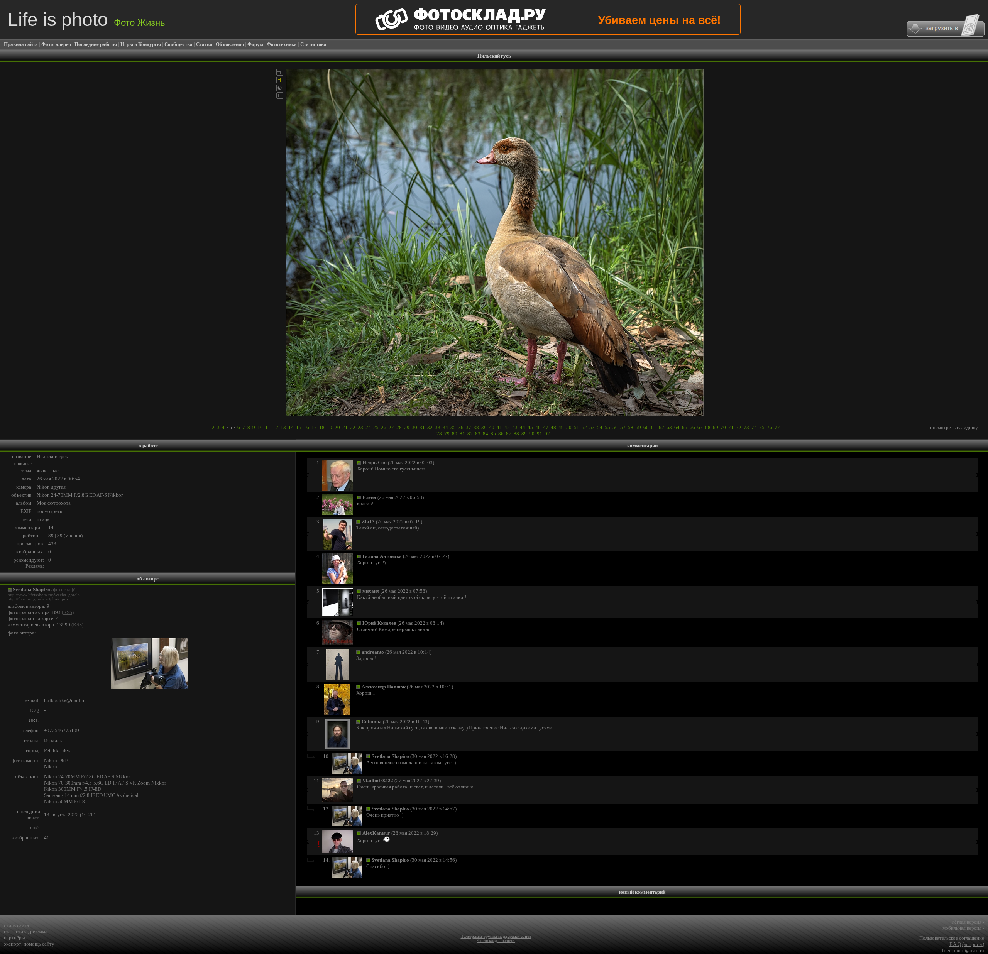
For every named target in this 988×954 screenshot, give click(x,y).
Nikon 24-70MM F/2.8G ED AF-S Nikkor (80, 495)
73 (746, 427)
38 (476, 427)
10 (260, 427)
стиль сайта (16, 925)
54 (599, 427)
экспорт (12, 944)
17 (314, 427)
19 (329, 427)
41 (499, 427)
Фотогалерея (56, 44)
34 (445, 427)
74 (754, 427)
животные (48, 471)
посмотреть (49, 511)
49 (561, 427)
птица (43, 519)
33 (437, 427)
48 (553, 427)
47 (545, 427)
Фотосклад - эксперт (496, 941)
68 (708, 427)
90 (532, 433)
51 (576, 427)
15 (298, 427)
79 (447, 433)
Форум (255, 44)
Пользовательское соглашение (951, 938)
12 (275, 427)
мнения (73, 535)
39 (484, 427)
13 (283, 427)
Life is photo (86, 19)
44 (522, 427)
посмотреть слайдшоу (954, 427)
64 (677, 427)
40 (491, 427)
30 (414, 427)
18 (322, 427)
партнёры (14, 937)
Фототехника (282, 44)
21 (345, 427)
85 (493, 433)
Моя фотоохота (54, 503)
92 (547, 433)
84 (485, 433)
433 (52, 543)
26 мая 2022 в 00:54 (58, 479)
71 (731, 427)
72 (738, 427)
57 (623, 427)
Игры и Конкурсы (140, 44)
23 (360, 427)
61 (653, 427)
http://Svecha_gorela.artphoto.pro (38, 599)
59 (638, 427)
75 (762, 427)
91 (539, 433)
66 (692, 427)
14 (291, 427)
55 (607, 427)
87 (508, 433)
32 (430, 427)
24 (368, 427)
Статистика (313, 44)
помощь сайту (39, 944)
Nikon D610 (57, 760)
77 (777, 427)
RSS (67, 612)
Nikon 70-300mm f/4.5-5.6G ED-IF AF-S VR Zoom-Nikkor (105, 783)
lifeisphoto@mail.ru (963, 950)
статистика (16, 931)
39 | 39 (55, 535)
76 (769, 427)
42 (507, 427)
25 (376, 427)
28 (399, 427)
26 (383, 427)
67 (700, 427)
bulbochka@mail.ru (65, 700)
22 (352, 427)
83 (477, 433)
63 (669, 427)
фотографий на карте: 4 (33, 618)
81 (462, 433)
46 (538, 427)
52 (584, 427)
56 (615, 427)
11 (268, 427)
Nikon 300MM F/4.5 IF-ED (72, 789)
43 (515, 427)
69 (715, 427)
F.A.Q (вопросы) (966, 944)
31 (422, 427)
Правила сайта (21, 44)
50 (569, 427)
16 (306, 427)
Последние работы (95, 44)
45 (530, 427)
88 (516, 433)
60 (646, 427)
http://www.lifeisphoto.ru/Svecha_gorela (44, 595)
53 (592, 427)
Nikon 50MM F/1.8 (64, 801)
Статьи (204, 44)
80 (454, 433)
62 (661, 427)
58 (630, 427)
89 (524, 433)
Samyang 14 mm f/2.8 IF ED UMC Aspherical (91, 795)
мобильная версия (963, 928)
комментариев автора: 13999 (39, 625)
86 (501, 433)
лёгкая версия (968, 922)
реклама (38, 931)
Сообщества (178, 44)
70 (723, 427)
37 (468, 427)
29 (406, 427)
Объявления (230, 44)
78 (439, 433)
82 (470, 433)
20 (337, 427)
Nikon (50, 767)
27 (391, 427)
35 (453, 427)
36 (461, 427)
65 (684, 427)
